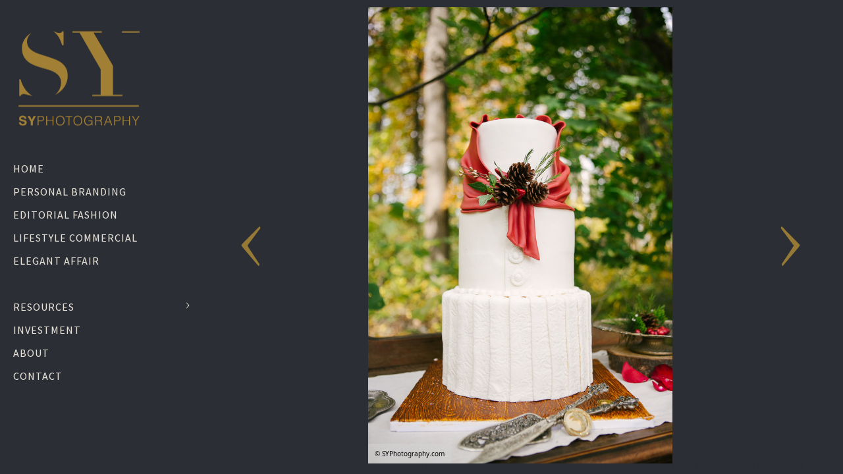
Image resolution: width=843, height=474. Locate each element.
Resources (43, 306)
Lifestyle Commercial (75, 237)
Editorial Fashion (65, 214)
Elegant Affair (56, 260)
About (31, 352)
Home (28, 168)
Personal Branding (69, 191)
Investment (47, 329)
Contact (38, 375)
